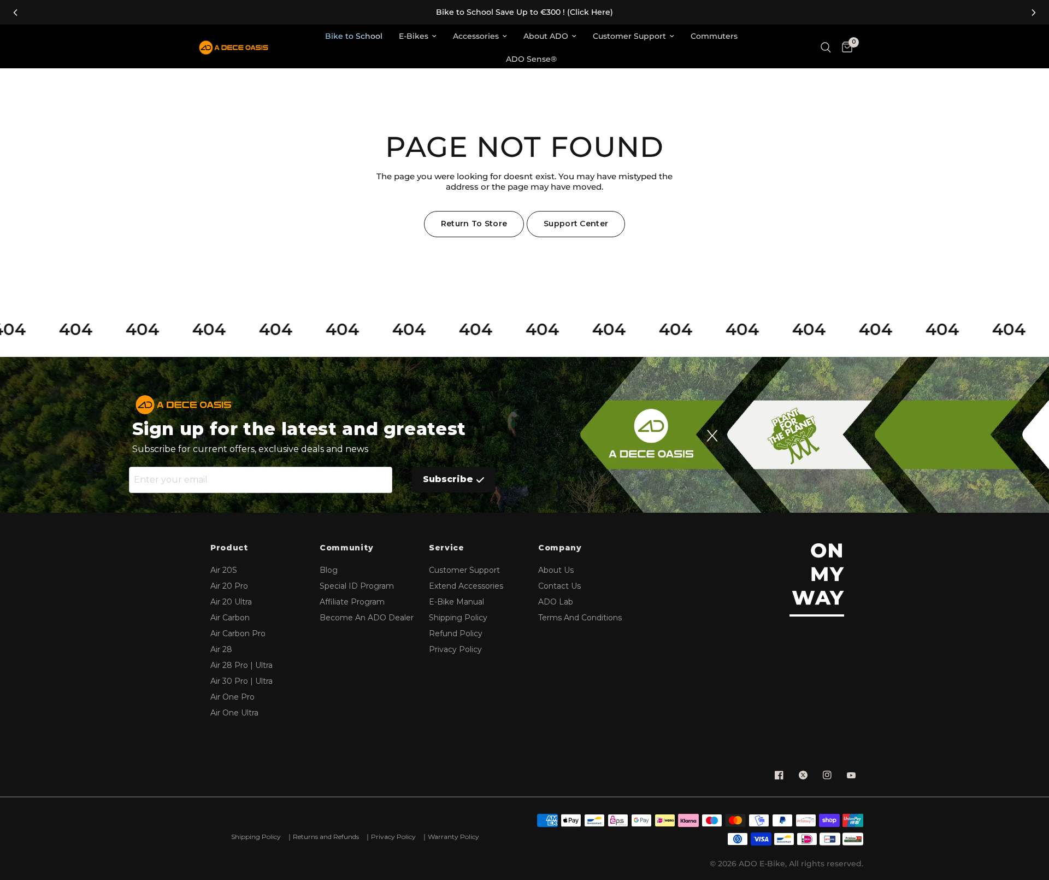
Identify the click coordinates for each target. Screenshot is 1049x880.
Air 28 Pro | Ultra (241, 665)
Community (346, 548)
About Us (556, 570)
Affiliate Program (352, 602)
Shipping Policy (458, 618)
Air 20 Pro (229, 586)
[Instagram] (827, 775)
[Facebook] (779, 775)
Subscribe (448, 479)
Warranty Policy (453, 836)
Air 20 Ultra (231, 602)
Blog (329, 570)
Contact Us (559, 586)
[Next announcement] (1034, 12)
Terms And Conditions (580, 618)
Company (560, 548)
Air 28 (221, 649)
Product (229, 548)
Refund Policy (455, 633)
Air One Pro (232, 697)
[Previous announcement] (15, 12)
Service (446, 548)
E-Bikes (413, 36)
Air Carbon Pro (238, 633)
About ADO (545, 36)
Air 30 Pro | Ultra (241, 681)
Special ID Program (357, 586)
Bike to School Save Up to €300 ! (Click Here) (524, 12)
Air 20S (223, 570)
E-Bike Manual (456, 602)
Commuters (714, 36)
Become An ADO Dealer (367, 618)
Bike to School (353, 36)
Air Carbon (230, 618)
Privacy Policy (455, 649)
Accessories (476, 36)
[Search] (825, 48)
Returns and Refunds (326, 836)
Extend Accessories (466, 586)
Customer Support (629, 36)
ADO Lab (555, 602)
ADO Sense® (531, 59)
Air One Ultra (234, 713)
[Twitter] (803, 775)
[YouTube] (851, 775)
